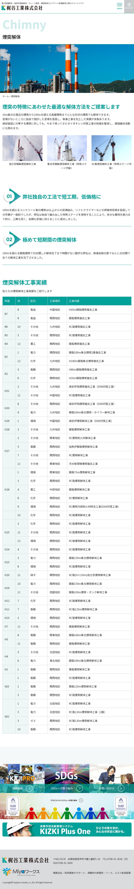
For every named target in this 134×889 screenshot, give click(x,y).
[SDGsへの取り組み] (67, 766)
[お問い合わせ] (111, 766)
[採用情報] (22, 766)
